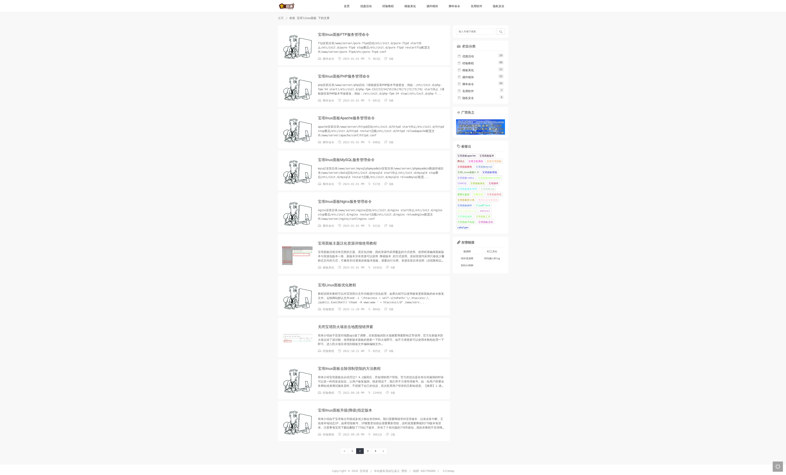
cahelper (463, 227)
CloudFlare (483, 205)
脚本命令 (454, 6)
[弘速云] (480, 127)
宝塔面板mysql (484, 166)
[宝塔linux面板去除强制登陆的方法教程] (297, 380)
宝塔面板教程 (464, 166)
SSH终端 (461, 183)
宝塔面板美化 (477, 183)
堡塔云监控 (463, 194)
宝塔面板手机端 (465, 222)
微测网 (467, 251)
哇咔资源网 (467, 258)
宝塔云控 (478, 194)
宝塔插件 (493, 183)
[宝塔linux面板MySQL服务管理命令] (297, 172)
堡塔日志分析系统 (488, 200)
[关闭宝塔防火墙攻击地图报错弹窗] (297, 339)
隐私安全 (498, 6)
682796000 (428, 471)
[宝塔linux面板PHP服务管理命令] (297, 88)
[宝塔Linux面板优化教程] (297, 297)
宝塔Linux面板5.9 (468, 172)
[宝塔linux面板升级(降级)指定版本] (297, 422)
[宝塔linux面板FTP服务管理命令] (297, 47)
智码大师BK (467, 265)
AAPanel (485, 211)
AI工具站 (492, 251)
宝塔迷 (364, 471)
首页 (347, 6)
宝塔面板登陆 (489, 172)
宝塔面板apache (466, 155)
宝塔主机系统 (475, 161)
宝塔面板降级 (494, 194)
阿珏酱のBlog (492, 258)
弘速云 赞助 (399, 471)
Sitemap (447, 471)
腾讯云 (461, 161)
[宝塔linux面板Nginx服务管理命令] (297, 213)
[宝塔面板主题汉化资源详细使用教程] (297, 255)
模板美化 (410, 6)
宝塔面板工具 (483, 216)
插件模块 (432, 6)
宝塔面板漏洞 (464, 216)
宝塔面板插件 (464, 205)
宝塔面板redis (465, 177)
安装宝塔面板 (494, 161)
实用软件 (476, 6)
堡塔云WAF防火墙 (466, 211)
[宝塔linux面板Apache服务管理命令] (297, 130)
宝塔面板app (488, 188)
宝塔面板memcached (489, 177)
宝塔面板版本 (486, 155)
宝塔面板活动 (485, 222)
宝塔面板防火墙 (465, 200)
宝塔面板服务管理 (467, 188)
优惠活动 (366, 6)
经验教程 (388, 6)
